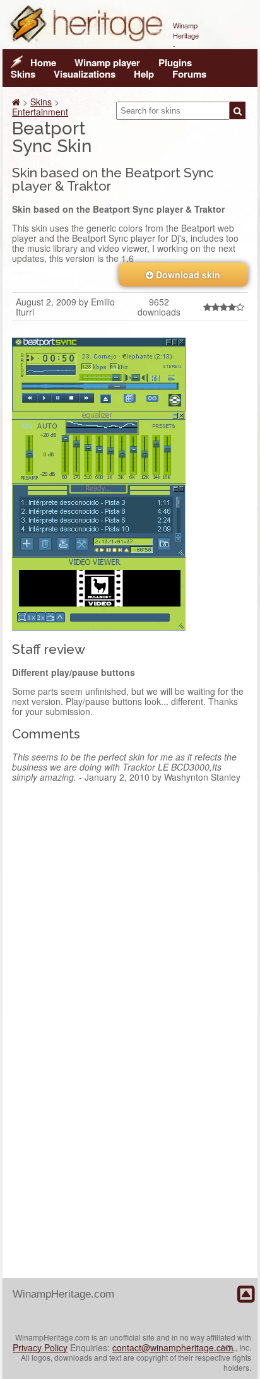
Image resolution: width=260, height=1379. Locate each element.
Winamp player (107, 62)
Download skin (186, 274)
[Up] (245, 1294)
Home (43, 62)
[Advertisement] (130, 937)
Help (144, 74)
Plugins (175, 62)
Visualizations (84, 74)
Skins (23, 74)
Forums (189, 74)
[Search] (237, 110)
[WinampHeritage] (88, 44)
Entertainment (40, 111)
